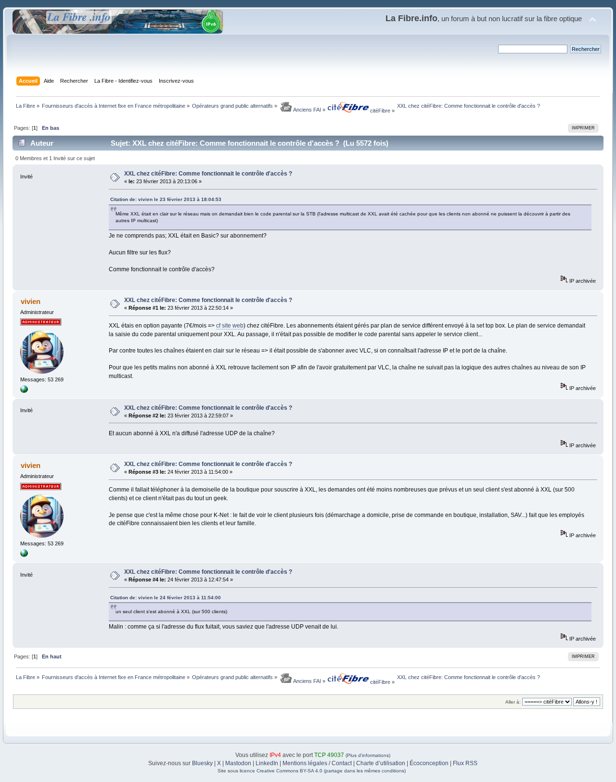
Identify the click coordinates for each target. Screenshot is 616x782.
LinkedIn (267, 763)
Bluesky (202, 763)
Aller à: (513, 702)
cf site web (230, 325)
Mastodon (238, 763)
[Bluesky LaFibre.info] (24, 391)
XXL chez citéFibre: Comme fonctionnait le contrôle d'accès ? (208, 173)
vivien (30, 301)
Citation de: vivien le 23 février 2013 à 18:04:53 (165, 199)
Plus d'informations (368, 755)
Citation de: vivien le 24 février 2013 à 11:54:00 (165, 597)
